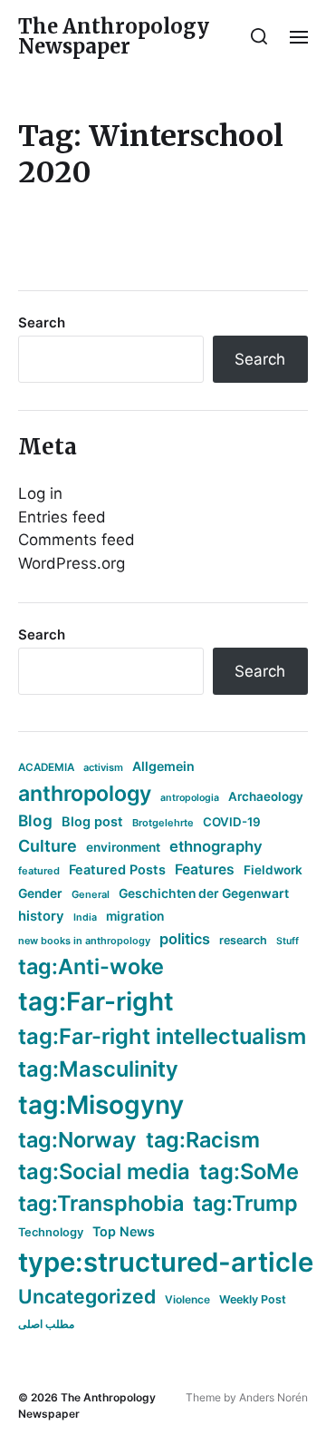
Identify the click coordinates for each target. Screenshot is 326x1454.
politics (184, 939)
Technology (50, 1232)
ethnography (216, 846)
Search (41, 322)
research (243, 940)
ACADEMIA (46, 767)
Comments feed (76, 540)
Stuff (287, 941)
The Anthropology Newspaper (113, 36)
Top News (123, 1231)
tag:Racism (203, 1140)
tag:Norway (77, 1140)
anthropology (84, 793)
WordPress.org (71, 563)
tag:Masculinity (98, 1069)
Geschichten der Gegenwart (204, 893)
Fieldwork (273, 870)
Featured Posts (117, 869)
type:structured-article (165, 1262)
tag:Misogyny (101, 1104)
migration (135, 916)
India (85, 917)
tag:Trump (245, 1203)
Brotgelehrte (163, 822)
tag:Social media (104, 1171)
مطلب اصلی (46, 1324)
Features (205, 869)
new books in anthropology (84, 940)
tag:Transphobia (101, 1203)
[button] (259, 36)
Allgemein (163, 766)
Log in (40, 493)
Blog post (92, 821)
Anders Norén (273, 1397)
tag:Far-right (96, 1001)
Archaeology (265, 796)
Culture (47, 845)
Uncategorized (87, 1296)
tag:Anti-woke (91, 966)
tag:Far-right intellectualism (162, 1036)
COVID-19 (232, 822)
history (41, 916)
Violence (187, 1299)
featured (39, 870)
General (91, 894)
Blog (35, 820)
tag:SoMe (249, 1171)
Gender (40, 893)
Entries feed (62, 517)
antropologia (189, 798)
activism (103, 767)
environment (123, 847)
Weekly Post (252, 1299)
